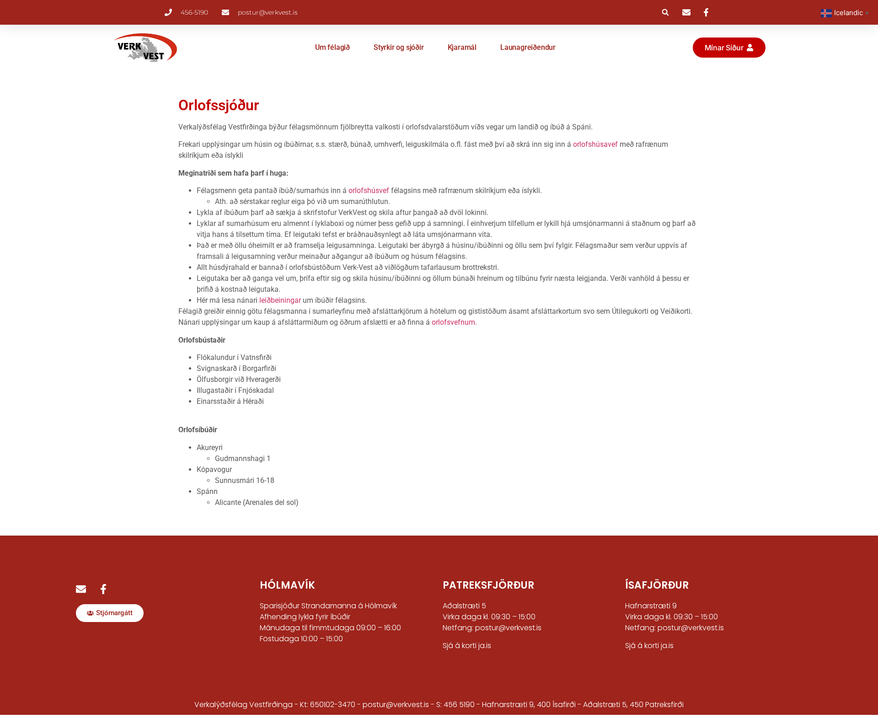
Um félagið (332, 47)
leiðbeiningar (281, 300)
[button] (665, 12)
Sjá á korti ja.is (467, 645)
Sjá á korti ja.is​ (649, 645)
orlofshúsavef (596, 144)
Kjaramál (462, 47)
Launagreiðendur (528, 47)
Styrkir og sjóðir (399, 47)
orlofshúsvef (369, 190)
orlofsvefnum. (454, 322)
